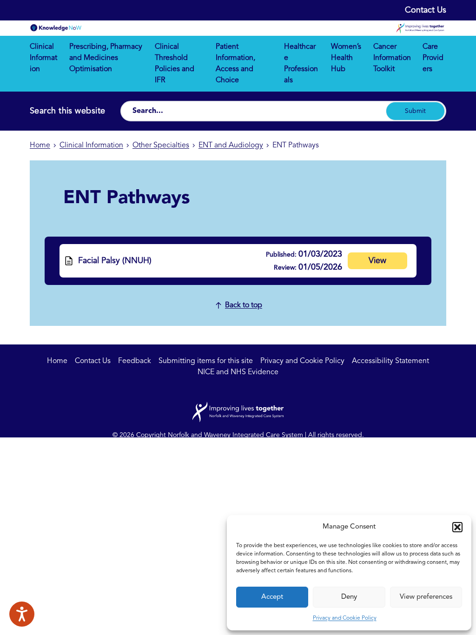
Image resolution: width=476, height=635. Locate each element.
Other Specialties (160, 145)
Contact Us (425, 10)
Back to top (243, 305)
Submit (415, 111)
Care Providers (433, 58)
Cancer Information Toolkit (392, 58)
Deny (349, 597)
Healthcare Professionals (301, 63)
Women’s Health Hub (346, 58)
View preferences (426, 597)
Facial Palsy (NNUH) (115, 261)
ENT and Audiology (230, 145)
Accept (272, 597)
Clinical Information (43, 58)
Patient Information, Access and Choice (235, 63)
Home (40, 145)
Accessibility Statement (390, 361)
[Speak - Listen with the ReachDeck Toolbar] (21, 614)
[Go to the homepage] (56, 28)
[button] (457, 527)
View (377, 261)
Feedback (134, 361)
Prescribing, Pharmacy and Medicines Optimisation (105, 58)
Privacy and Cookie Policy (345, 618)
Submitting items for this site (206, 361)
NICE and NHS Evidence (238, 372)
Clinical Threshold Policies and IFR (174, 63)
